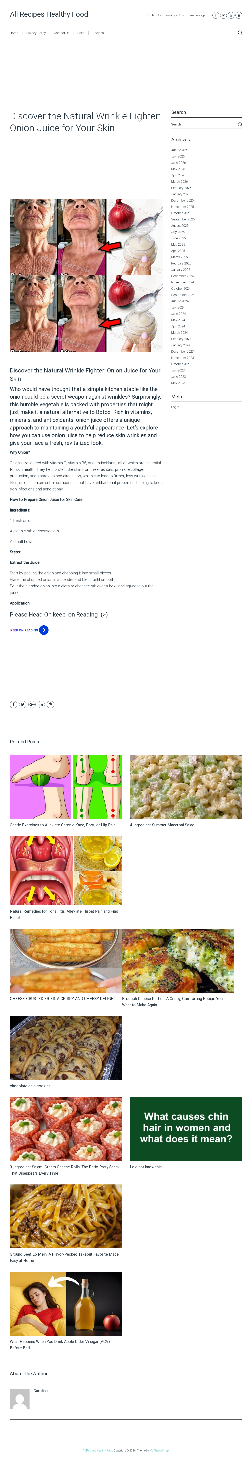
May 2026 (178, 169)
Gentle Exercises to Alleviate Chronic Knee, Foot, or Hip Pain (63, 825)
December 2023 (182, 351)
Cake (80, 33)
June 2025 (178, 238)
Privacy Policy (175, 15)
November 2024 (182, 282)
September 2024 (183, 295)
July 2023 (178, 370)
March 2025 (179, 257)
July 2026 (178, 156)
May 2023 (178, 383)
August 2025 (180, 226)
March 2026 (179, 181)
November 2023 (182, 358)
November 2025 (182, 207)
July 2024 (178, 307)
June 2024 (178, 314)
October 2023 (181, 364)
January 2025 (180, 270)
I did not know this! (146, 1167)
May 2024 (178, 320)
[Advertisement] (126, 81)
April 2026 (178, 175)
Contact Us (154, 15)
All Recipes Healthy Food (49, 14)
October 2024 (181, 288)
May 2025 (178, 244)
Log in (175, 407)
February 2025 (181, 263)
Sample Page (197, 15)
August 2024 (180, 301)
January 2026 (180, 194)
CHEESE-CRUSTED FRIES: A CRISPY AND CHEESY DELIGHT (63, 998)
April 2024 (178, 326)
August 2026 (180, 150)
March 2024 (179, 333)
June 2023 (178, 377)
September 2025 (183, 219)
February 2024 (181, 339)
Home (14, 33)
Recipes (98, 33)
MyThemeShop (159, 1450)
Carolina (40, 1390)
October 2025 (181, 213)
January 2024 (180, 345)
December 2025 (182, 200)
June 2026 (178, 163)
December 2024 (182, 276)
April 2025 (178, 251)
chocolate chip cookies (30, 1086)
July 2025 (178, 232)
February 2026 (181, 188)
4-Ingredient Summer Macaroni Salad (162, 825)
